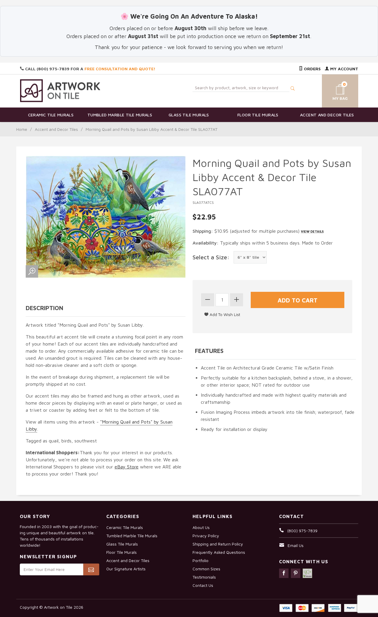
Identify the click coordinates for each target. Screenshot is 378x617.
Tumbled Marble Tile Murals (119, 114)
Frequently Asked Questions (219, 552)
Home (21, 129)
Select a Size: (211, 257)
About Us (201, 527)
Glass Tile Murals (189, 114)
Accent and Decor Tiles (327, 114)
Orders (312, 68)
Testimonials (204, 576)
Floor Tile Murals (257, 114)
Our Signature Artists (126, 568)
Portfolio (200, 560)
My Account (343, 68)
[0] (333, 90)
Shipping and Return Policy (218, 543)
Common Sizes (206, 568)
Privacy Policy (206, 535)
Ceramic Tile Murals (51, 114)
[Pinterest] (295, 573)
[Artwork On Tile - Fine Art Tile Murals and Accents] (60, 90)
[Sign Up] (91, 569)
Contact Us (203, 585)
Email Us (296, 545)
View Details (312, 231)
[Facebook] (284, 573)
